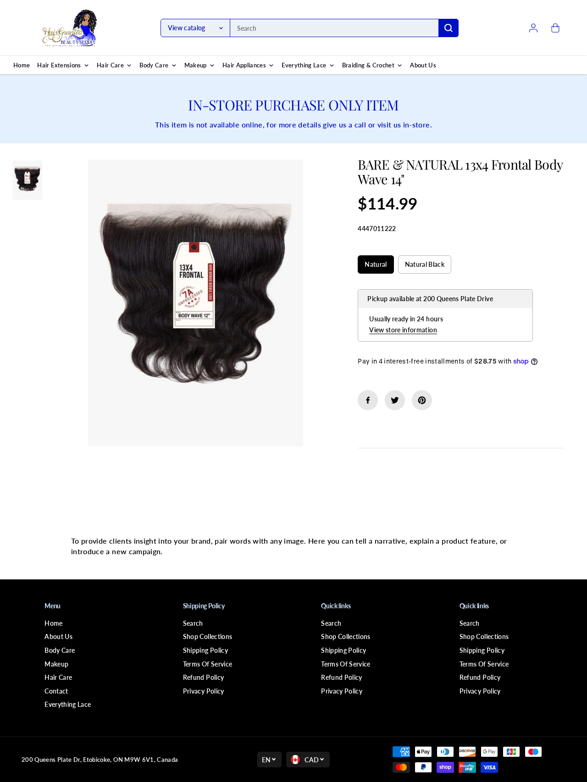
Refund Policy (203, 677)
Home (53, 623)
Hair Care (58, 677)
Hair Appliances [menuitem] (244, 65)
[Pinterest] (422, 400)
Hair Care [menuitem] (110, 65)
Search (193, 623)
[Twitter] (395, 400)
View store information (403, 330)
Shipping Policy (205, 650)
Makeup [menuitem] (195, 65)
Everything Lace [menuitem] (304, 65)
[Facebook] (368, 400)
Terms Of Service (208, 664)
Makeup (56, 664)
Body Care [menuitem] (153, 65)
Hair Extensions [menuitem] (59, 65)
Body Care (59, 650)
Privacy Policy (203, 691)
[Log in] (533, 28)
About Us (58, 636)
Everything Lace (67, 704)
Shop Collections (208, 636)
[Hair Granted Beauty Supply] (69, 28)
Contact (56, 691)
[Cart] (555, 28)
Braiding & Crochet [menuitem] (368, 65)
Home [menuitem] (21, 65)
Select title (378, 246)
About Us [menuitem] (423, 65)
